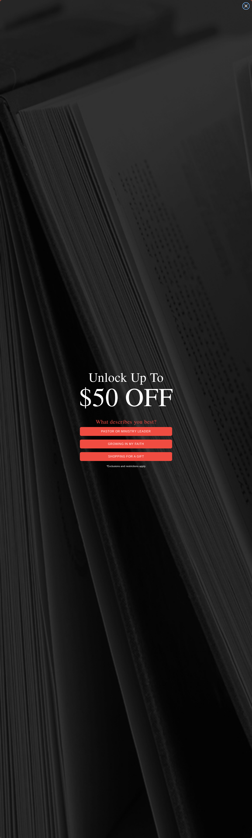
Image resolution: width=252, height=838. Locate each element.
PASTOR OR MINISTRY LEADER (126, 431)
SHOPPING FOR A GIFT (126, 456)
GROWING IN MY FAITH (126, 443)
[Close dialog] (246, 6)
